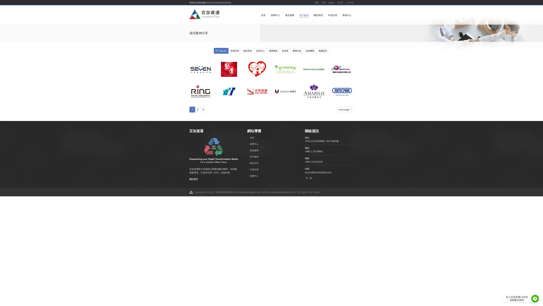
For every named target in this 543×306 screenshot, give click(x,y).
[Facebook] (307, 178)
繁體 (317, 2)
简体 (324, 2)
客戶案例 (254, 156)
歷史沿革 (254, 163)
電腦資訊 (323, 50)
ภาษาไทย (350, 2)
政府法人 (260, 50)
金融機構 (310, 50)
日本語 (340, 2)
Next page (344, 109)
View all (222, 50)
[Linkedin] (311, 178)
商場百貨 (235, 50)
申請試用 (254, 169)
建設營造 (248, 50)
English (331, 2)
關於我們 (193, 179)
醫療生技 (297, 50)
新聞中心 (254, 144)
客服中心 (254, 175)
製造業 (285, 50)
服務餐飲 (273, 50)
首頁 (252, 137)
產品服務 (254, 150)
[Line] (535, 298)
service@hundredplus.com (318, 172)
